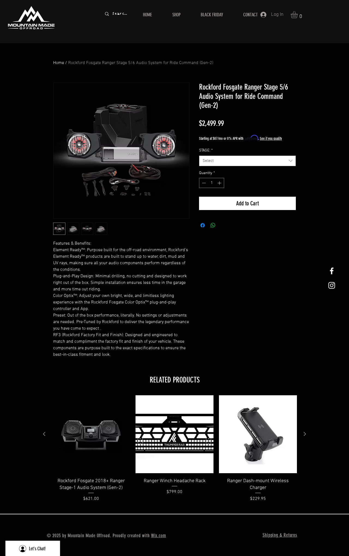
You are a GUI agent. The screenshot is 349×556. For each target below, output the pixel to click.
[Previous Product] (44, 434)
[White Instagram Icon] (331, 285)
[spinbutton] (211, 183)
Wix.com (158, 536)
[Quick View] (91, 434)
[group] (174, 452)
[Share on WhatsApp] (213, 225)
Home (58, 63)
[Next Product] (305, 434)
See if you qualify (271, 138)
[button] (298, 14)
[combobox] (247, 161)
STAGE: (206, 150)
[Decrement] (203, 183)
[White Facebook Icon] (331, 270)
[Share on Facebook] (202, 225)
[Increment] (219, 183)
